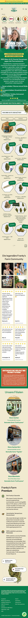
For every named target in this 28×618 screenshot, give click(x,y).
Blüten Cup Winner (5, 600)
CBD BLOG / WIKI (5, 609)
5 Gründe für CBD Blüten (6, 607)
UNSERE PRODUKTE (6, 602)
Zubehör (3, 606)
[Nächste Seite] (26, 245)
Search (16, 598)
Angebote (3, 598)
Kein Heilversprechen (20, 604)
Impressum (17, 600)
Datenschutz (18, 602)
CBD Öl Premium (5, 604)
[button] (23, 9)
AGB (2, 611)
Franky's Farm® (7, 615)
